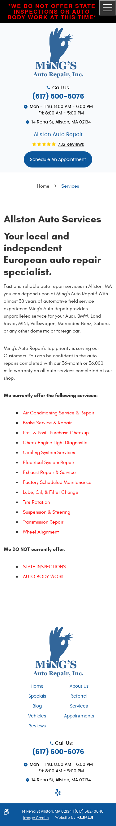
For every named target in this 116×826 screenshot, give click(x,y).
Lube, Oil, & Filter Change (50, 492)
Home (43, 186)
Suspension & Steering (46, 512)
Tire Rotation (36, 502)
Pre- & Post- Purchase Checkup (56, 432)
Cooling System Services (49, 452)
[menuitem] (37, 686)
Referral (79, 696)
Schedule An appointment (58, 160)
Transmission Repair (43, 522)
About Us (79, 686)
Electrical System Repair (48, 462)
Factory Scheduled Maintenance (57, 482)
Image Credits (36, 818)
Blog (37, 706)
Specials (37, 696)
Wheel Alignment (41, 532)
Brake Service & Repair (47, 423)
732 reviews (71, 144)
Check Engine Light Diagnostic (55, 442)
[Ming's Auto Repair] (58, 53)
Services (70, 186)
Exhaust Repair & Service (49, 472)
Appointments (79, 716)
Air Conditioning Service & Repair (58, 413)
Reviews (37, 726)
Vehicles (37, 716)
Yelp (58, 792)
